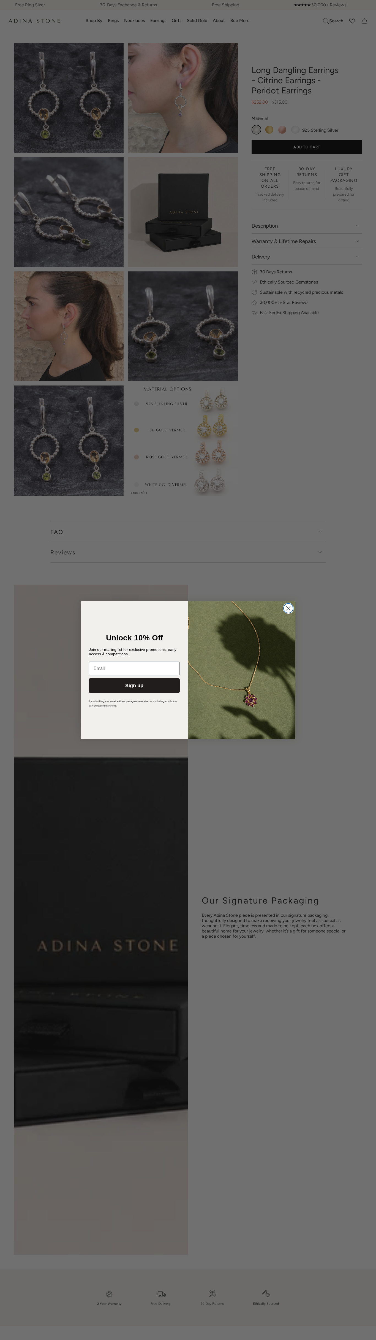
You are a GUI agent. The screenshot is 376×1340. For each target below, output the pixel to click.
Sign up (134, 685)
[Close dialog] (288, 608)
